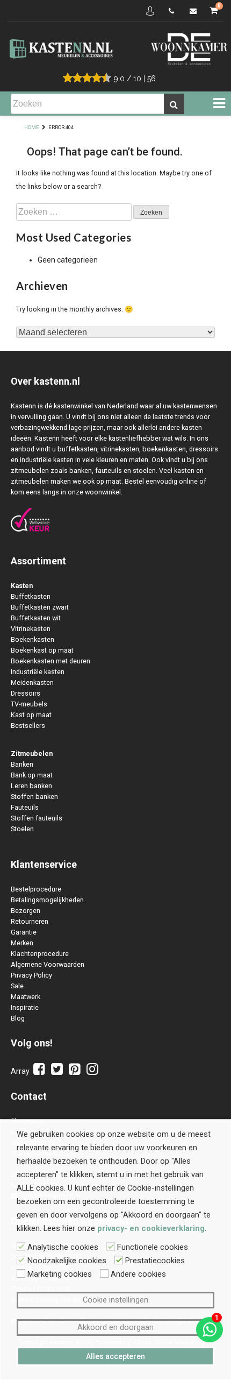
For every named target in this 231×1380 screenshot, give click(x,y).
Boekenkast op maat (42, 650)
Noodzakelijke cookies (66, 1260)
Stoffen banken (34, 796)
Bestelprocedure (36, 889)
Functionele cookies (152, 1247)
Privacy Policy (31, 975)
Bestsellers (28, 725)
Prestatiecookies (155, 1260)
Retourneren (29, 921)
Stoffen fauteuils (36, 818)
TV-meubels (29, 704)
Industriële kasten (37, 672)
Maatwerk (25, 997)
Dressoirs (25, 693)
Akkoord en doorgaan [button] (115, 1327)
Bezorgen (25, 911)
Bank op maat (32, 775)
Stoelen (22, 829)
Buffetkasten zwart (40, 607)
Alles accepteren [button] (115, 1356)
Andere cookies (138, 1274)
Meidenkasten (32, 682)
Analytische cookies (62, 1247)
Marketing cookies (59, 1274)
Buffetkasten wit (36, 618)
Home (31, 127)
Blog (18, 1018)
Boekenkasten (32, 639)
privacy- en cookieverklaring (151, 1228)
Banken (22, 764)
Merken (22, 943)
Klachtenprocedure (40, 954)
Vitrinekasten (30, 629)
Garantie (24, 932)
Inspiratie (25, 1007)
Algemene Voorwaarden (47, 964)
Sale (17, 986)
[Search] (174, 104)
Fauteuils (25, 807)
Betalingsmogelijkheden (47, 900)
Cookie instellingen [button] (115, 1300)
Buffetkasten (30, 596)
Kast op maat (31, 715)
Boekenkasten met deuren (50, 661)
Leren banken (31, 786)
